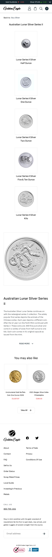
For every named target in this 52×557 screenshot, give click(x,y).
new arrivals (37, 522)
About (6, 448)
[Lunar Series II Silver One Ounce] (26, 83)
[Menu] (47, 8)
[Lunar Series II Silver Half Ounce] (26, 44)
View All (24, 410)
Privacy (29, 454)
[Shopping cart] (35, 8)
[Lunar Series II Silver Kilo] (26, 199)
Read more (24, 343)
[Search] (41, 8)
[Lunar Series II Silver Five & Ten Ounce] (26, 160)
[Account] (29, 8)
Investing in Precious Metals (13, 491)
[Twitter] (38, 438)
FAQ (5, 459)
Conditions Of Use (34, 459)
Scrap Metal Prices (12, 477)
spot (26, 522)
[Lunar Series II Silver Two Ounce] (26, 122)
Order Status (9, 471)
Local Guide (9, 483)
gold (29, 519)
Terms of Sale (32, 448)
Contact (7, 454)
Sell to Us (8, 465)
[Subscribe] (44, 533)
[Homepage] (12, 8)
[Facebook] (29, 438)
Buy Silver (15, 17)
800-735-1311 (10, 509)
